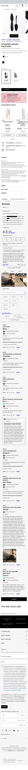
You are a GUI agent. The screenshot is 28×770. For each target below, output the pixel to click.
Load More (14, 599)
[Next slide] (26, 123)
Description (4, 157)
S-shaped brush (15, 180)
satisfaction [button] (13, 296)
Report (18, 347)
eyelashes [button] (5, 296)
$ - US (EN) (3, 738)
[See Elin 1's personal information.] (8, 401)
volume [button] (21, 296)
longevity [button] (14, 305)
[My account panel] (16, 6)
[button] (14, 98)
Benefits (3, 185)
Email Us (23, 715)
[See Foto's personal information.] (7, 381)
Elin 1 (5, 401)
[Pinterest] (18, 730)
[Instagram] (6, 730)
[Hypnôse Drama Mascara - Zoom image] (14, 22)
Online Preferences (12, 759)
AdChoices (10, 750)
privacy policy (20, 750)
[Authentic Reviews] (6, 207)
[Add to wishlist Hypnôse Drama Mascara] (26, 40)
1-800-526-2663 (21, 720)
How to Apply (4, 189)
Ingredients (4, 193)
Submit (4, 706)
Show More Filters (6, 313)
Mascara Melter (8, 121)
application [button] (5, 305)
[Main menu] (26, 6)
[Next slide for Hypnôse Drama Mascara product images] (26, 22)
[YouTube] (14, 730)
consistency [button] (6, 301)
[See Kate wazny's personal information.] (12, 482)
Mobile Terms (7, 679)
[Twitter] (10, 730)
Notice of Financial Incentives (14, 690)
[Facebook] (2, 730)
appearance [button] (5, 309)
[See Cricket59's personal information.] (11, 356)
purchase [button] (14, 301)
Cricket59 (6, 356)
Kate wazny (7, 482)
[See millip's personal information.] (8, 328)
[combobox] (14, 56)
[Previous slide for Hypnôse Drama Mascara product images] (1, 22)
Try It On (14, 35)
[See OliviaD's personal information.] (9, 509)
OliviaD (5, 509)
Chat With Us (21, 725)
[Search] (20, 6)
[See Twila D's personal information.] (9, 575)
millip (5, 329)
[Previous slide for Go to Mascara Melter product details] (2, 114)
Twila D (5, 575)
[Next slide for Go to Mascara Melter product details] (14, 114)
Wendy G (6, 453)
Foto (4, 381)
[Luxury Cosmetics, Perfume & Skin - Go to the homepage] (5, 5)
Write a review (16, 39)
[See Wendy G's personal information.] (11, 453)
